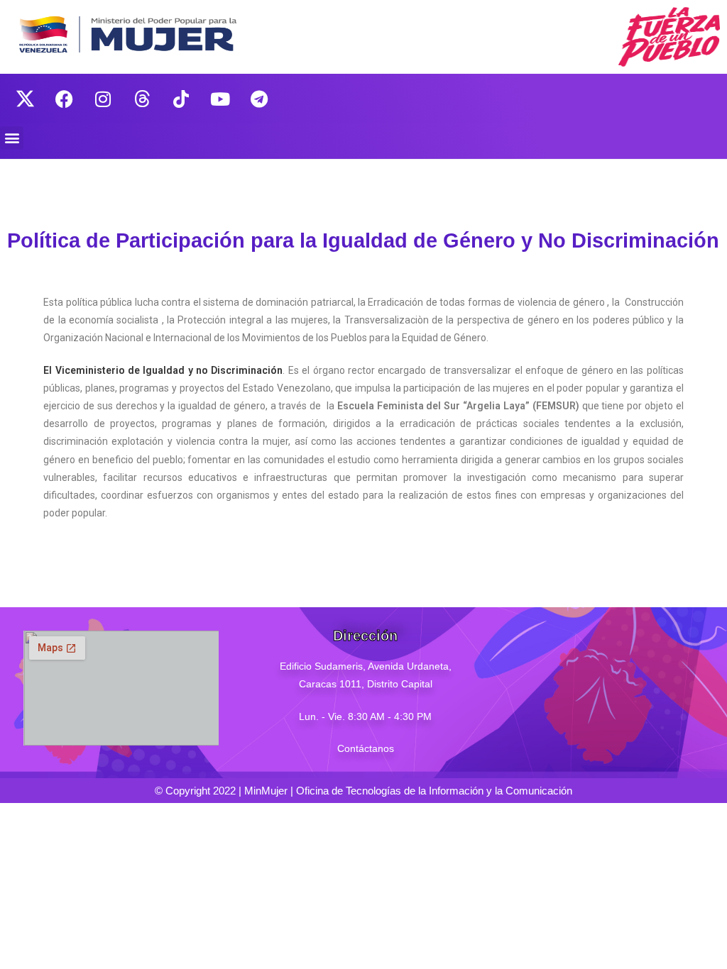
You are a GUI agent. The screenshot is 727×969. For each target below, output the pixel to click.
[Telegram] (259, 98)
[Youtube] (220, 98)
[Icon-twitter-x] (25, 98)
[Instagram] (103, 98)
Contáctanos (365, 748)
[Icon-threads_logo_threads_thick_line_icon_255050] (142, 98)
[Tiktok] (181, 98)
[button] (11, 138)
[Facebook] (64, 98)
